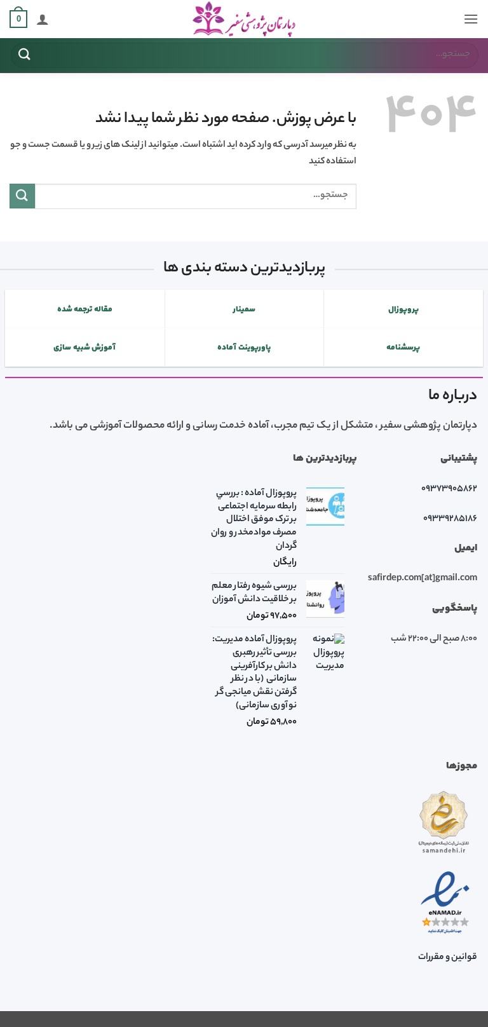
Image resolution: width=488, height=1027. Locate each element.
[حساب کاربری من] (42, 19)
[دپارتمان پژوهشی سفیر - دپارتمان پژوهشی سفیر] (244, 19)
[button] (470, 18)
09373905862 (449, 489)
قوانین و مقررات (447, 957)
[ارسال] (24, 55)
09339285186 (450, 519)
